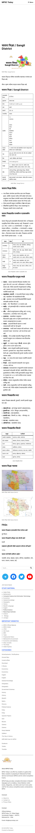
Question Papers (6, 715)
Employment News (8, 637)
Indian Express (7, 646)
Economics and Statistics (10, 641)
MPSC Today (7, 2)
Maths (3, 701)
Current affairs (6, 660)
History (5, 604)
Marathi (4, 698)
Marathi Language (8, 606)
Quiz (3, 718)
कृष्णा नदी (11, 153)
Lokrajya (5, 617)
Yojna (4, 635)
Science (5, 613)
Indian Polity (6, 592)
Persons (4, 704)
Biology (6, 616)
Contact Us (6, 800)
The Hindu (6, 644)
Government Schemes (8, 689)
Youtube (4, 749)
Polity (3, 710)
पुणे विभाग (11, 96)
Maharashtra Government (10, 639)
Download (5, 663)
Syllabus (4, 733)
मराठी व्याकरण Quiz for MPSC (9, 739)
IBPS (4, 633)
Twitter (4, 746)
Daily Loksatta (7, 642)
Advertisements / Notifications (10, 654)
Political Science (6, 707)
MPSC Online (7, 627)
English (5, 608)
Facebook (4, 743)
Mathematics (7, 594)
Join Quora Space (7, 585)
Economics (6, 598)
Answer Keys (5, 657)
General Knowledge (8, 600)
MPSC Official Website (9, 625)
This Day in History (7, 736)
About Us (6, 798)
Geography (6, 602)
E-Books (4, 666)
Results (4, 721)
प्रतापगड (11, 119)
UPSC (5, 629)
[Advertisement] (17, 23)
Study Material (6, 730)
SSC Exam (6, 631)
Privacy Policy (7, 802)
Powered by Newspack (8, 830)
